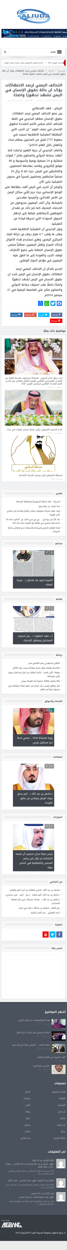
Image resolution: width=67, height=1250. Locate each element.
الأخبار (38, 100)
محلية (63, 1131)
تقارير (27, 1105)
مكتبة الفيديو (60, 1138)
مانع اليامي (48, 1160)
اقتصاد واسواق (59, 1092)
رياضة (27, 1112)
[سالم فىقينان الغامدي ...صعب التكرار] (61, 1183)
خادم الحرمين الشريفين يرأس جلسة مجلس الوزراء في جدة (35, 63)
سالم (51, 1180)
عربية (28, 1118)
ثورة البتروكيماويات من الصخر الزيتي (34, 1020)
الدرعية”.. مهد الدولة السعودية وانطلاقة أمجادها (38, 502)
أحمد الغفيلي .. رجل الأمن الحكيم (45, 913)
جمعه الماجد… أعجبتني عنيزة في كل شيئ (31, 1045)
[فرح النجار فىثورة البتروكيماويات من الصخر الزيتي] (61, 1197)
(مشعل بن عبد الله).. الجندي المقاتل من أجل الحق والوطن (35, 890)
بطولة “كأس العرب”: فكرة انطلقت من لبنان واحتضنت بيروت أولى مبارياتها (34, 674)
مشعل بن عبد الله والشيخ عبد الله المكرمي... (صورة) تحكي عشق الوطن (29, 1165)
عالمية (63, 1118)
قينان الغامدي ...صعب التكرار (19, 1180)
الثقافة (62, 1098)
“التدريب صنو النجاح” (41, 1066)
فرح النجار (49, 1193)
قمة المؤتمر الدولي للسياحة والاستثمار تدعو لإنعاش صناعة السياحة (34, 529)
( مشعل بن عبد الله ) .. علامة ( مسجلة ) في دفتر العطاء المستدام (35, 901)
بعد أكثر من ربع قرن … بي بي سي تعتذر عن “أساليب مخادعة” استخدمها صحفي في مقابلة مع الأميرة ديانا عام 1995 (32, 521)
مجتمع (27, 1125)
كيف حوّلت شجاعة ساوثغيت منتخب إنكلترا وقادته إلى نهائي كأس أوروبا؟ (33, 512)
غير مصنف (61, 1125)
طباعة (27, 100)
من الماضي (25, 1138)
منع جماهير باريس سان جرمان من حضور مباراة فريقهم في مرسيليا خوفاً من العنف (34, 687)
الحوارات (26, 1098)
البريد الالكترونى (13, 100)
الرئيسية (62, 1105)
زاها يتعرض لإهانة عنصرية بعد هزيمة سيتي (40, 681)
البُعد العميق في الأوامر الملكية (51, 1057)
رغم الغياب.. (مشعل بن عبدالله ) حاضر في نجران (39, 908)
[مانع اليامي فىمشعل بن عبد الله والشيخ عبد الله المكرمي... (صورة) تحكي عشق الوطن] (61, 1164)
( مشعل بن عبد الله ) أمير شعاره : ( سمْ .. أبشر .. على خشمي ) (32, 895)
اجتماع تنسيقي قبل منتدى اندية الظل (33, 1032)
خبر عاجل (62, 1112)
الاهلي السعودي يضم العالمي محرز (44, 663)
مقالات (27, 1131)
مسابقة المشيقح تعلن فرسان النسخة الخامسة (40, 475)
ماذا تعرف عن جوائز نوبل (49, 506)
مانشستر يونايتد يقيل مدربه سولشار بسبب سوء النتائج (36, 668)
